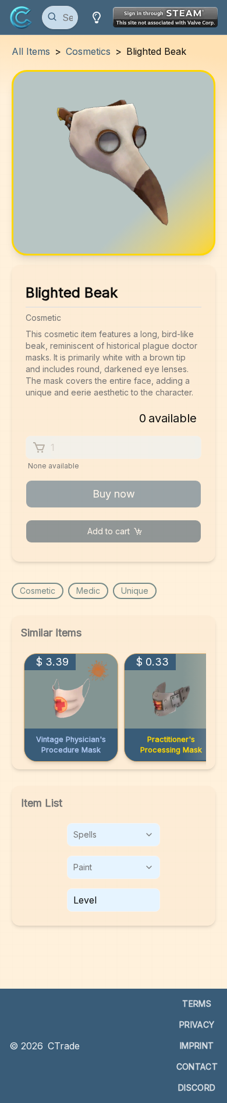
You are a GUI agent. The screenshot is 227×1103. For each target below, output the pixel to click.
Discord (196, 1088)
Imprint (197, 1046)
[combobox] (113, 834)
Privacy (196, 1025)
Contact (197, 1067)
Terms (196, 1004)
